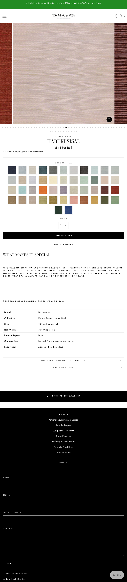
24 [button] (63, 128)
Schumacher (63, 136)
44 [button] (117, 128)
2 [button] (5, 128)
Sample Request (64, 425)
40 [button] (106, 128)
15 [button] (40, 128)
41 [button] (109, 128)
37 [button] (98, 128)
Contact (63, 463)
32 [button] (85, 128)
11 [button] (29, 128)
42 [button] (111, 128)
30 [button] (80, 128)
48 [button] (50, 131)
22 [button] (58, 128)
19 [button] (50, 128)
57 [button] (74, 131)
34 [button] (90, 128)
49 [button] (53, 131)
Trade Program (63, 436)
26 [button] (69, 128)
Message (8, 528)
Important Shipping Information (63, 360)
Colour (63, 163)
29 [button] (77, 128)
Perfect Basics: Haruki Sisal (52, 318)
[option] (63, 3)
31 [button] (82, 128)
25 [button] (66, 128)
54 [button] (66, 131)
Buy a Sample (63, 244)
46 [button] (122, 128)
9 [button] (24, 128)
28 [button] (74, 128)
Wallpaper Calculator (63, 430)
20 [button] (53, 128)
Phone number (12, 512)
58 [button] (77, 131)
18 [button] (48, 128)
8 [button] (21, 128)
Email (6, 495)
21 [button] (56, 128)
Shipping (19, 151)
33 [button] (88, 128)
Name (6, 477)
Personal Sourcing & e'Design (63, 419)
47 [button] (125, 128)
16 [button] (42, 128)
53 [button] (64, 131)
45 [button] (119, 128)
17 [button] (45, 128)
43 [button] (114, 128)
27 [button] (72, 128)
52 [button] (61, 131)
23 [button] (61, 128)
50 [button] (56, 131)
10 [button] (26, 128)
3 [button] (8, 128)
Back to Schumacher (66, 396)
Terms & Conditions (63, 447)
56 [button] (72, 131)
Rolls (63, 218)
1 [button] (3, 128)
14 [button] (37, 128)
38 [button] (101, 128)
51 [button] (58, 131)
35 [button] (93, 128)
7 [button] (19, 128)
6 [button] (16, 128)
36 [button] (96, 128)
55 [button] (69, 131)
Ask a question (63, 367)
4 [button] (11, 128)
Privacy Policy (64, 452)
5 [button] (13, 128)
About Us (63, 414)
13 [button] (34, 128)
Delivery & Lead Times (63, 441)
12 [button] (32, 128)
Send (10, 563)
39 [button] (104, 128)
